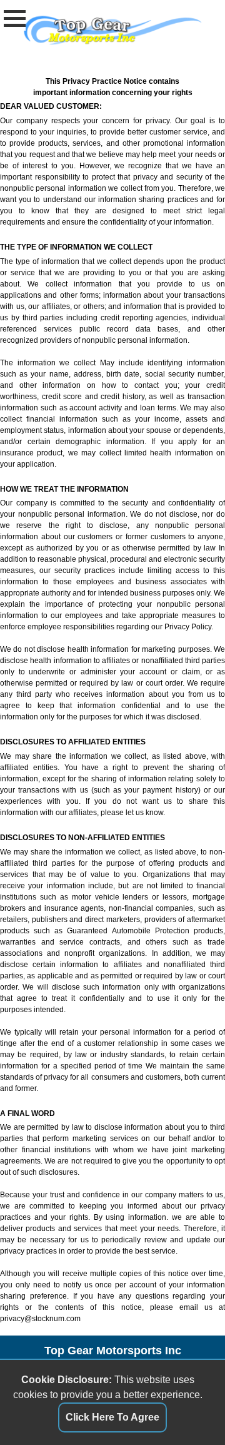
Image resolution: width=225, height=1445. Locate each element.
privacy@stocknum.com (40, 1318)
